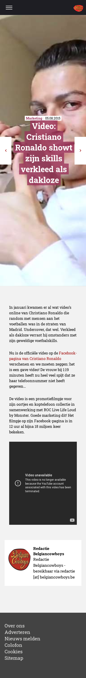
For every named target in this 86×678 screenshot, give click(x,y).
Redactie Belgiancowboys (48, 551)
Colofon (13, 645)
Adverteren (17, 632)
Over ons (15, 625)
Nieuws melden (22, 638)
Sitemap (14, 658)
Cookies (13, 651)
